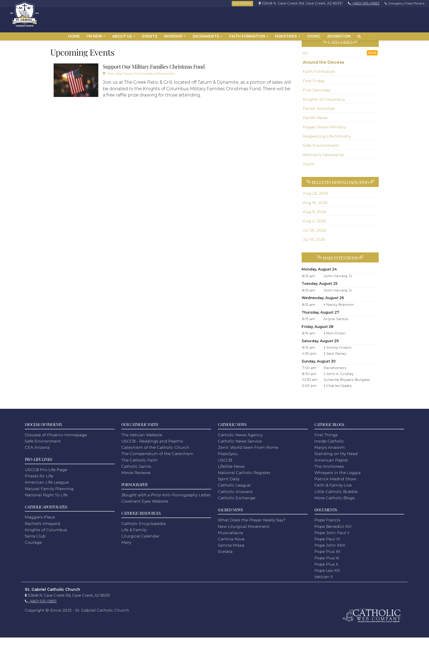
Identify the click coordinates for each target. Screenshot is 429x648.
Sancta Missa (231, 545)
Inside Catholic (329, 441)
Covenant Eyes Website (144, 501)
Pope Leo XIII (327, 570)
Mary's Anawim (329, 447)
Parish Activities (319, 108)
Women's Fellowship (323, 154)
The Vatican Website (141, 434)
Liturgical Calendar (140, 536)
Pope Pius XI (326, 558)
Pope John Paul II (331, 532)
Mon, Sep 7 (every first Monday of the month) (140, 73)
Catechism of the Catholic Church (155, 447)
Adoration (339, 36)
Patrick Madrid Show (335, 478)
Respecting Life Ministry (327, 136)
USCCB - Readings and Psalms (152, 441)
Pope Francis (327, 520)
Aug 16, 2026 (315, 202)
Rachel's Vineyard (42, 523)
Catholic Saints (136, 466)
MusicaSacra (230, 532)
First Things (326, 434)
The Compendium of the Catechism (157, 453)
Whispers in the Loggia (337, 472)
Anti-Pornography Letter (166, 495)
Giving (313, 36)
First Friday (314, 80)
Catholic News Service (240, 441)
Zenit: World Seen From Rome (248, 447)
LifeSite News (231, 466)
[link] (300, 3)
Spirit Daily (229, 478)
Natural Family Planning (49, 488)
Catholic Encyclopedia (143, 523)
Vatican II (323, 576)
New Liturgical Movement (243, 526)
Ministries (286, 36)
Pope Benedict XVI (332, 526)
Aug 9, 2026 (314, 211)
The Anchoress (329, 466)
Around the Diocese (323, 62)
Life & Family (134, 529)
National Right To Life (46, 495)
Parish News (315, 117)
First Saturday (316, 90)
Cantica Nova (231, 539)
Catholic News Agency (240, 434)
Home (74, 36)
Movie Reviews (136, 472)
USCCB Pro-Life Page (46, 469)
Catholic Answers (235, 491)
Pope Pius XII (327, 551)
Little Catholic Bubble (336, 491)
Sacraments (206, 36)
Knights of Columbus (324, 99)
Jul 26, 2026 (314, 230)
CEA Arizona (37, 447)
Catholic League (234, 485)
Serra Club (35, 536)
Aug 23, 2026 (315, 193)
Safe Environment (321, 145)
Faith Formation (247, 36)
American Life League (47, 482)
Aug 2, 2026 (314, 220)
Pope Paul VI (327, 539)
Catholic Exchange (236, 497)
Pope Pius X (326, 564)
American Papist (331, 460)
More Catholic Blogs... (335, 497)
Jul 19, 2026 (314, 239)
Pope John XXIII (329, 545)
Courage (33, 542)
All (305, 53)
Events (149, 36)
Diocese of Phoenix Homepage (56, 434)
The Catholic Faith (139, 460)
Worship (173, 36)
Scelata (225, 551)
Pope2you (228, 453)
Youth (308, 163)
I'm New (95, 36)
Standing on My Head (336, 453)
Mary (126, 542)
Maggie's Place (40, 517)
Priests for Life (39, 476)
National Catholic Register (244, 472)
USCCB (225, 460)
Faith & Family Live (333, 485)
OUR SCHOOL (242, 3)
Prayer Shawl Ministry (324, 127)
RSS (371, 53)
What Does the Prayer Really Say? (251, 520)
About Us (122, 36)
